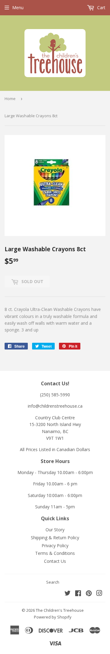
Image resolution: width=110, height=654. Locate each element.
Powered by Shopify (53, 617)
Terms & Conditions (55, 553)
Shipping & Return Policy (55, 537)
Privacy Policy (55, 545)
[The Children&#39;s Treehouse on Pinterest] (89, 594)
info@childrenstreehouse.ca (55, 406)
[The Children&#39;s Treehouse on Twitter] (67, 594)
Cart (100, 7)
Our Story (55, 530)
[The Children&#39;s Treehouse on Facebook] (78, 594)
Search (52, 582)
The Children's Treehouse (60, 610)
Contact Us (55, 561)
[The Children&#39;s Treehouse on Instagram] (99, 594)
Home (10, 98)
